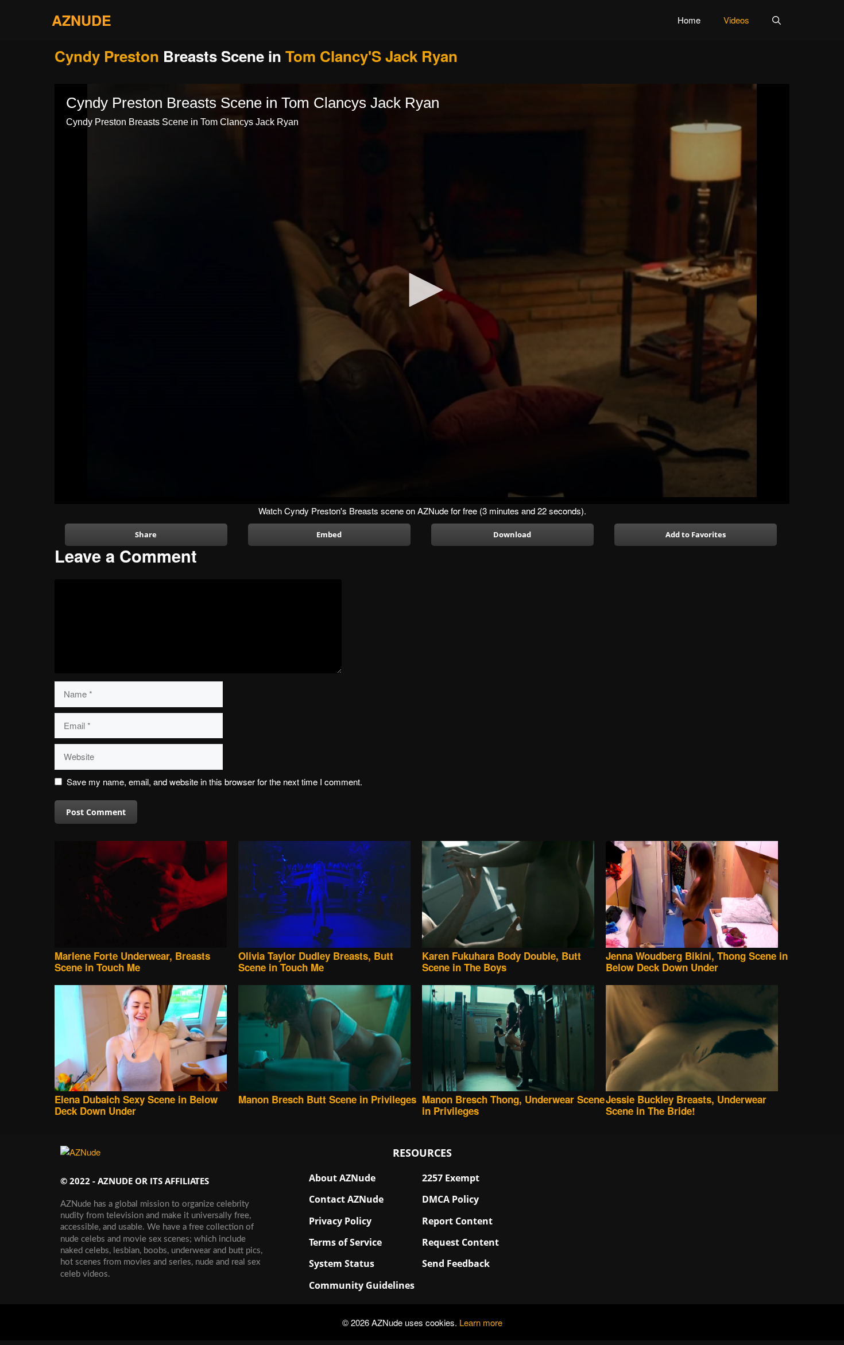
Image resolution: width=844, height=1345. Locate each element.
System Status (341, 1263)
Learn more (480, 1322)
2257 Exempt (450, 1178)
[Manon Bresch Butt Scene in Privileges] (330, 1039)
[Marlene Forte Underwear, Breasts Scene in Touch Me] (146, 895)
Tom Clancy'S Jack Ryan (371, 56)
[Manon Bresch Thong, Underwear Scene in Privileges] (514, 1039)
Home (688, 20)
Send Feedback (456, 1263)
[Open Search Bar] (776, 20)
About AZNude (342, 1178)
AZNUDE (81, 20)
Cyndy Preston (107, 56)
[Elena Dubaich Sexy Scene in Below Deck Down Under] (146, 1039)
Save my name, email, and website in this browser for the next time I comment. (214, 782)
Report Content (457, 1221)
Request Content (460, 1242)
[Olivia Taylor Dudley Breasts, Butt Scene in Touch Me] (330, 895)
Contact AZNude (346, 1199)
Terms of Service (345, 1242)
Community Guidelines (362, 1285)
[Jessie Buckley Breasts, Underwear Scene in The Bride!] (697, 1039)
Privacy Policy (340, 1221)
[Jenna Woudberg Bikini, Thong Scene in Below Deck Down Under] (697, 895)
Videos (736, 20)
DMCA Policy (450, 1199)
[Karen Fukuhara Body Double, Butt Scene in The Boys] (514, 895)
